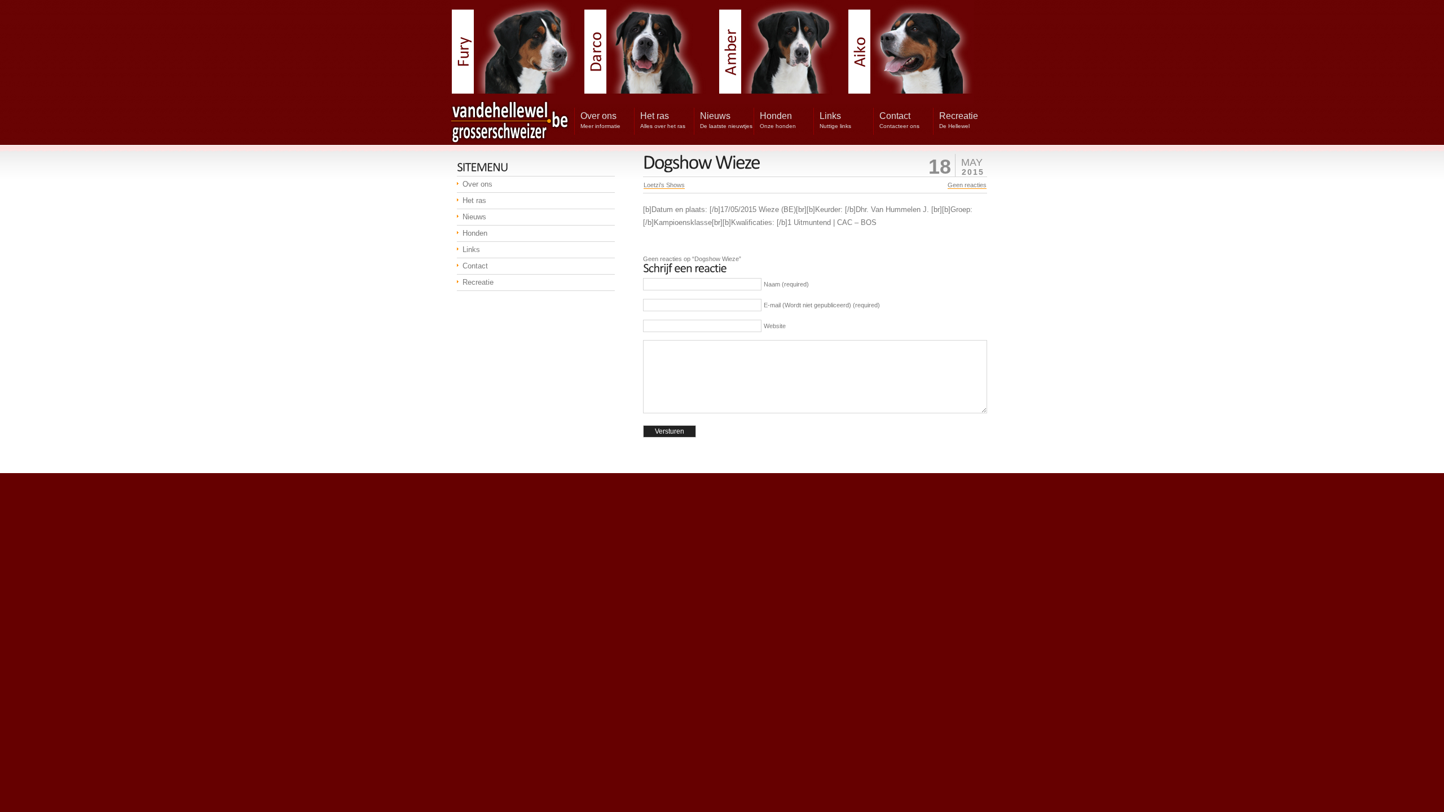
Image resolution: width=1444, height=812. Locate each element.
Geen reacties (967, 185)
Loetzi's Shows (664, 185)
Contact (475, 266)
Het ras (474, 200)
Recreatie (478, 282)
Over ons (477, 184)
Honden (475, 233)
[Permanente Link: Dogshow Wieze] (701, 162)
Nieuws (474, 217)
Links (471, 249)
